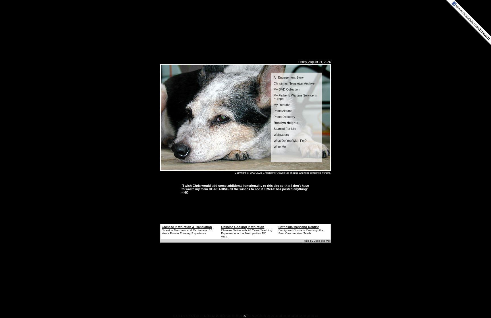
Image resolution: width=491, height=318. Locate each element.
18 (229, 316)
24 (252, 316)
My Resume (282, 104)
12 (205, 316)
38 (308, 316)
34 (292, 316)
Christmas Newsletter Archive (294, 83)
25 (256, 316)
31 (280, 316)
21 (241, 316)
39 (312, 316)
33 (288, 316)
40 (316, 316)
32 (284, 316)
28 (268, 316)
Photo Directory (284, 116)
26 (260, 316)
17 (225, 316)
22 (245, 316)
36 (300, 316)
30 (276, 316)
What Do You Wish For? (290, 140)
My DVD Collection (286, 89)
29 (272, 316)
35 (296, 316)
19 (233, 316)
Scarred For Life (285, 128)
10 (197, 316)
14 (213, 316)
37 (304, 316)
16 (221, 316)
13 (209, 316)
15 (217, 316)
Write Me (280, 146)
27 (264, 316)
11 (201, 316)
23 (248, 316)
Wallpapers (281, 134)
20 (237, 316)
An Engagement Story (289, 77)
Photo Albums (283, 110)
